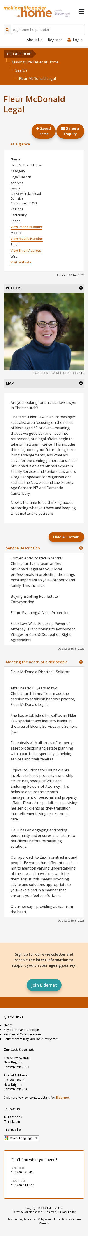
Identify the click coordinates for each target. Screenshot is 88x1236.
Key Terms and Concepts (22, 1030)
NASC (8, 1025)
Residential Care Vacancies (23, 1034)
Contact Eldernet (19, 1049)
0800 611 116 (24, 1185)
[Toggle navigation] (81, 11)
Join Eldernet (44, 985)
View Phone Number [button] (26, 227)
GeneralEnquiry (72, 131)
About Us (34, 39)
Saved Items (45, 131)
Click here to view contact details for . (37, 1097)
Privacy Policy (67, 1211)
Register (55, 39)
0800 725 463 (24, 1172)
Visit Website (21, 262)
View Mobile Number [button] (27, 238)
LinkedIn (13, 1121)
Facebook (14, 1117)
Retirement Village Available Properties (31, 1039)
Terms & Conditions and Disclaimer (34, 1211)
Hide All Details (66, 536)
